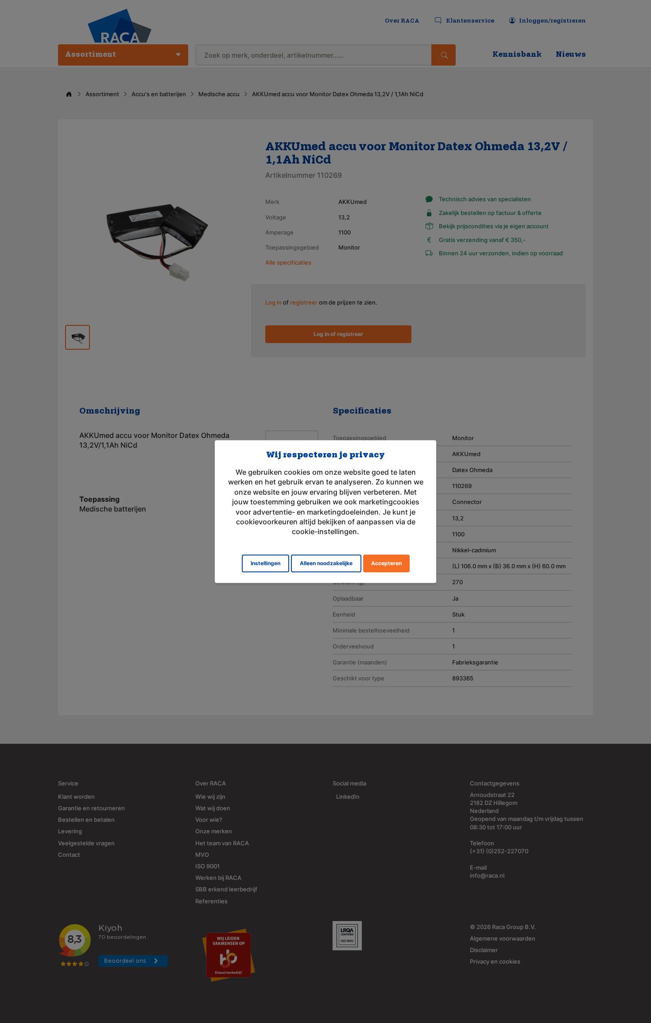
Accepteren (386, 563)
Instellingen (265, 563)
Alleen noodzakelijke (326, 563)
